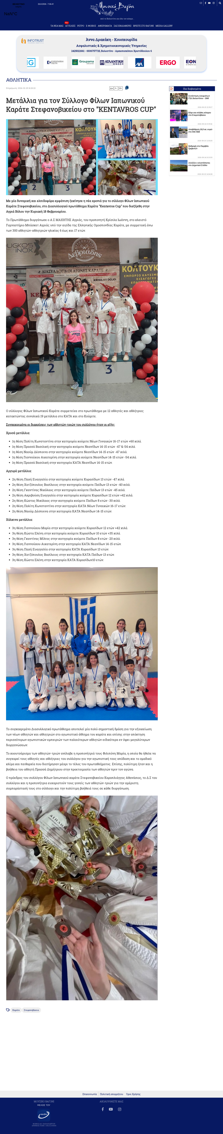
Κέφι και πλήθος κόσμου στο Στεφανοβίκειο (199, 113)
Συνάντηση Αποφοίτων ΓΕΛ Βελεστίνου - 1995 (199, 97)
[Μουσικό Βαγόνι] (82, 320)
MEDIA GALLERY (164, 25)
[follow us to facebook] (205, 3)
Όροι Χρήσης (133, 1094)
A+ (111, 88)
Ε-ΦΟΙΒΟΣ (91, 25)
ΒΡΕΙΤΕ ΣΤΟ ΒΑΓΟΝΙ (143, 25)
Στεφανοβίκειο (31, 1010)
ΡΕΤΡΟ (80, 25)
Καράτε (16, 1010)
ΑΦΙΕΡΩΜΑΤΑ (105, 25)
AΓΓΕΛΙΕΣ (70, 25)
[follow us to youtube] (209, 3)
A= (120, 88)
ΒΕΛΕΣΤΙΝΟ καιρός (19, 11)
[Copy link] (126, 87)
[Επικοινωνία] (201, 3)
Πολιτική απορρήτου (111, 1094)
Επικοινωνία (90, 1094)
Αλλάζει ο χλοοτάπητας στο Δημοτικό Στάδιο (199, 164)
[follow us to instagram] (213, 3)
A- (116, 88)
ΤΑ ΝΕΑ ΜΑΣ (57, 25)
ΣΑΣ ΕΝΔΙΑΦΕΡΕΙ (122, 25)
